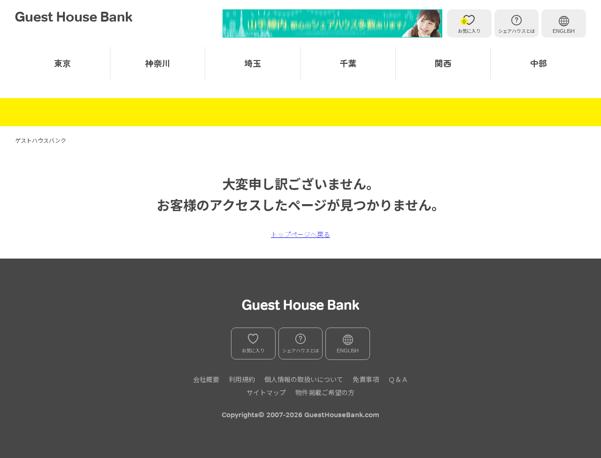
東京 (62, 63)
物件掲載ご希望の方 (324, 392)
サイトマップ (266, 392)
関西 (443, 63)
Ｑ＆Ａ (398, 379)
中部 (538, 63)
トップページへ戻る (300, 234)
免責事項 (366, 379)
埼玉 (252, 63)
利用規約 (242, 379)
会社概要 (206, 379)
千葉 (347, 63)
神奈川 (157, 63)
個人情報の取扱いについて (303, 379)
